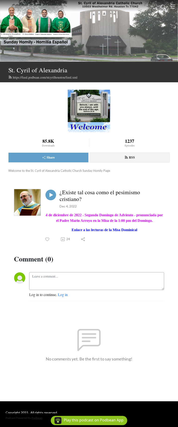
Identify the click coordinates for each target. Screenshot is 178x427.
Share (51, 157)
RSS (132, 157)
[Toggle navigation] (172, 6)
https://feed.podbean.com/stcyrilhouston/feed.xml (45, 77)
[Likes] (47, 239)
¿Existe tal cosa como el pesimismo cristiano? (100, 195)
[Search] (163, 6)
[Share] (83, 239)
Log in (63, 294)
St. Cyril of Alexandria (37, 70)
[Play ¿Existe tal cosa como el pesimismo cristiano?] (50, 195)
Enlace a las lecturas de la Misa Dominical (104, 230)
